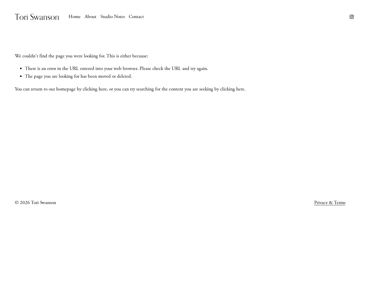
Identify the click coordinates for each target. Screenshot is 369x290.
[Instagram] (351, 16)
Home (75, 17)
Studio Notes (112, 17)
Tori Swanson (37, 17)
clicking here (95, 89)
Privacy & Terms (329, 203)
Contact (136, 17)
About (90, 17)
